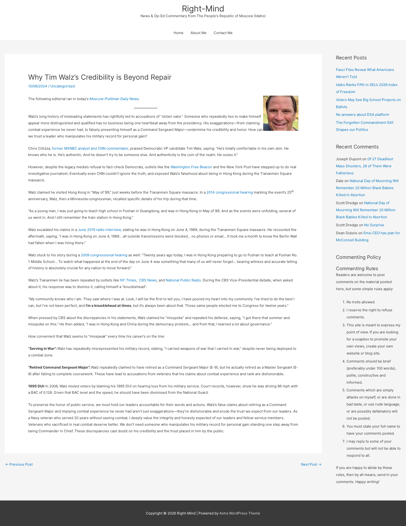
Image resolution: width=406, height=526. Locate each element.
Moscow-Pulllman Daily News (114, 99)
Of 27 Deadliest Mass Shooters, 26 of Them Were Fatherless (364, 166)
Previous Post (19, 464)
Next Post (311, 464)
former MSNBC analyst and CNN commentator (90, 148)
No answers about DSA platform (362, 114)
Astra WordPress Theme (239, 513)
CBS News (148, 280)
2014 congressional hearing (230, 192)
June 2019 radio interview (99, 229)
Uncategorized (62, 86)
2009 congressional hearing (104, 255)
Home (178, 33)
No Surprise (374, 225)
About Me (199, 33)
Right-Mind (203, 8)
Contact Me (223, 33)
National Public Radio (183, 280)
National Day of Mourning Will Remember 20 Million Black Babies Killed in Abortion (367, 188)
